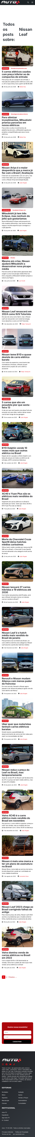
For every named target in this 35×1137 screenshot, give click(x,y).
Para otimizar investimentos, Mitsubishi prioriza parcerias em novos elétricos (16, 121)
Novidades (5, 68)
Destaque (5, 258)
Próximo (13, 977)
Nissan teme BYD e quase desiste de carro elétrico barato (16, 357)
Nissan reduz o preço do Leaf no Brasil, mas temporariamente (15, 772)
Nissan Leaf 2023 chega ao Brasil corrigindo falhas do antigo (17, 909)
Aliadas (12, 258)
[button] (28, 2)
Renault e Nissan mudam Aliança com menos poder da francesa (17, 681)
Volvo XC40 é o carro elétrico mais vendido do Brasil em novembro (16, 818)
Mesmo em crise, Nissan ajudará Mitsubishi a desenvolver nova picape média (16, 265)
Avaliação (5, 164)
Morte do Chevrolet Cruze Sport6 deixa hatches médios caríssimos (16, 542)
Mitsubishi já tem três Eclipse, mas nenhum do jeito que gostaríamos (16, 216)
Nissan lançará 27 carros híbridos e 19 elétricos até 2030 (16, 590)
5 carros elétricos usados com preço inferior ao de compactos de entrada (16, 74)
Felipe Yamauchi (26, 324)
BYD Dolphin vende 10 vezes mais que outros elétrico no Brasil (14, 451)
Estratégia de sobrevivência (19, 114)
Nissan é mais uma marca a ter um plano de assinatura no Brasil (17, 864)
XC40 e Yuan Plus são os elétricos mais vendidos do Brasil (17, 496)
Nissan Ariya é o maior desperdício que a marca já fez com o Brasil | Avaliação (17, 170)
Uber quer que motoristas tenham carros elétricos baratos (16, 727)
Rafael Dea (23, 86)
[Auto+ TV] (10, 2)
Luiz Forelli (22, 281)
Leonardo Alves (24, 876)
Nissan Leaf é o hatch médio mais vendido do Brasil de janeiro (15, 635)
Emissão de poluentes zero (19, 68)
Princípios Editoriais (7, 1132)
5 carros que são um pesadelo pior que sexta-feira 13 (16, 405)
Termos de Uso (6, 1134)
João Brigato (23, 182)
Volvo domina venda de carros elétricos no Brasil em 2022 (16, 955)
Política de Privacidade (21, 1132)
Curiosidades (6, 210)
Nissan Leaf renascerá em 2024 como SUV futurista (17, 312)
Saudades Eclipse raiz (19, 210)
